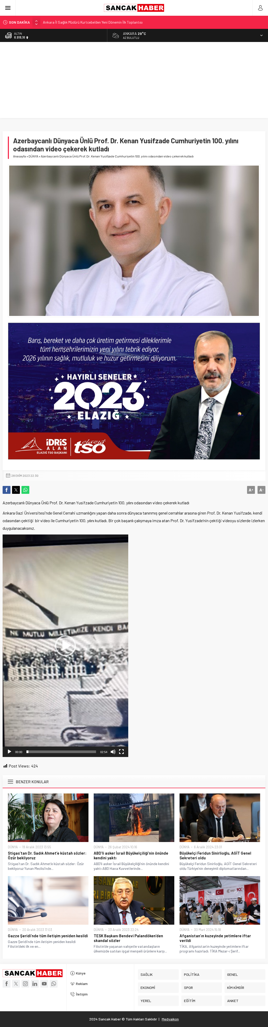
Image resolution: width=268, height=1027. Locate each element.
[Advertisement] (134, 81)
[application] (65, 645)
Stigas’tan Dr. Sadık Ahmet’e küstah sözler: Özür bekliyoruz (47, 855)
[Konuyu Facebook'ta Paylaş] (6, 490)
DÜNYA (33, 156)
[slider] (61, 751)
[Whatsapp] (54, 984)
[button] (65, 645)
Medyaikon (170, 1019)
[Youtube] (44, 984)
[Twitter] (16, 984)
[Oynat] (9, 751)
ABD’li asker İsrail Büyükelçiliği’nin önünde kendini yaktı (131, 855)
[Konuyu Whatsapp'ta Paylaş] (25, 490)
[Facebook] (6, 984)
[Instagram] (25, 984)
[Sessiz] (113, 751)
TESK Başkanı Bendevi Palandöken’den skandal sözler (128, 938)
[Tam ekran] (121, 751)
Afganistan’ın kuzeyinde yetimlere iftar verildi (215, 938)
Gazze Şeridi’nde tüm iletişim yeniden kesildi (48, 935)
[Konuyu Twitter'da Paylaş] (16, 490)
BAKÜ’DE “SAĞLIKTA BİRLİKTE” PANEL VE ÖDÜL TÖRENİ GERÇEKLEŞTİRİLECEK (105, 22)
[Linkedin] (35, 984)
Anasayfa (19, 156)
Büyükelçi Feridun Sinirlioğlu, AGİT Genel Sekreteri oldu (215, 855)
